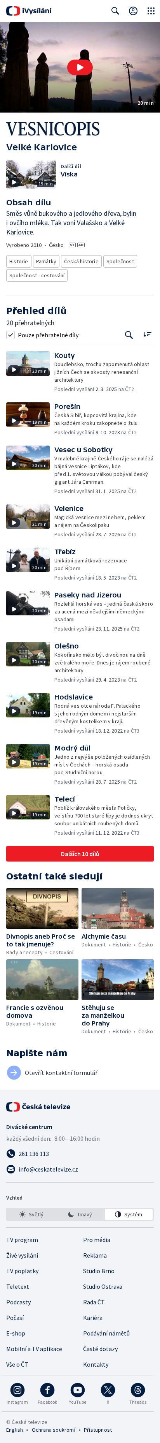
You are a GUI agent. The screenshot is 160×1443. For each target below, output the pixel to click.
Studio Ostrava (102, 1286)
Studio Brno (99, 1271)
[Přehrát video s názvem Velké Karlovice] (80, 67)
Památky (46, 261)
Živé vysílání (22, 1255)
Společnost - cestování (36, 275)
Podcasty (18, 1302)
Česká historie (81, 261)
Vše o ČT (17, 1364)
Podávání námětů (106, 1333)
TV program (22, 1240)
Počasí (15, 1317)
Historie (18, 261)
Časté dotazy (100, 1349)
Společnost (120, 261)
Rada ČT (94, 1302)
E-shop (15, 1333)
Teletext (17, 1286)
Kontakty (95, 1364)
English (14, 1429)
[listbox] (80, 1214)
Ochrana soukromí (53, 1429)
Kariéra (93, 1317)
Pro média (96, 1240)
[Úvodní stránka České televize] (38, 1107)
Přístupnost (98, 1429)
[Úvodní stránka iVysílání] (29, 11)
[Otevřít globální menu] (151, 11)
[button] (80, 67)
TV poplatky (22, 1271)
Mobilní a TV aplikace (34, 1349)
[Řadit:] (147, 334)
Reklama (95, 1255)
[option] (31, 1214)
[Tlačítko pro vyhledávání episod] (129, 335)
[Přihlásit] (133, 11)
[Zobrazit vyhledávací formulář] (115, 11)
